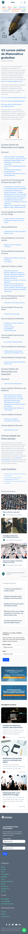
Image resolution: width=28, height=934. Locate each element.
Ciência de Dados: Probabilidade (14, 157)
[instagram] (9, 924)
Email (4, 651)
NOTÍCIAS (24, 10)
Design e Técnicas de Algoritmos (14, 218)
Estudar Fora (4, 886)
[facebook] (6, 924)
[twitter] (13, 924)
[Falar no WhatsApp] (24, 930)
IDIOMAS (9, 7)
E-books (3, 911)
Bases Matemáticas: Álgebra (13, 395)
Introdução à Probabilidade (12, 170)
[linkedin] (20, 924)
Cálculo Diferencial (10, 330)
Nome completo (7, 644)
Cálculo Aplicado (9, 171)
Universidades (5, 874)
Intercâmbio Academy (7, 903)
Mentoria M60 (5, 899)
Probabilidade (8, 329)
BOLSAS (4, 7)
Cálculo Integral (9, 327)
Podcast (3, 914)
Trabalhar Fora (5, 888)
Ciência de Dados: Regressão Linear (15, 158)
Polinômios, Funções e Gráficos (14, 323)
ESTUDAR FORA (5, 10)
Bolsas (3, 867)
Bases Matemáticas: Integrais (13, 397)
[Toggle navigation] (25, 2)
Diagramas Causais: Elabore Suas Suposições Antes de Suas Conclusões (14, 162)
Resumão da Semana (7, 881)
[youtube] (16, 924)
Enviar (5, 853)
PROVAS (15, 7)
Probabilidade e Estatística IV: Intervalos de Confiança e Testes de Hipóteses (15, 201)
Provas (3, 871)
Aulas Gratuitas (5, 916)
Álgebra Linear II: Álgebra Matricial (14, 207)
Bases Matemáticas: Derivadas (13, 398)
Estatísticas (8, 325)
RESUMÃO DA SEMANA (17, 9)
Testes (3, 879)
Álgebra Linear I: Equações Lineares (15, 205)
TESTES (9, 9)
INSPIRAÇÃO (4, 9)
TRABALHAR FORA (15, 10)
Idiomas (3, 869)
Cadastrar (6, 659)
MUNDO (24, 9)
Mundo (3, 884)
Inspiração (4, 876)
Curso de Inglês (5, 901)
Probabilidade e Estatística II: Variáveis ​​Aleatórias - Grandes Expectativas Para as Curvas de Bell (15, 192)
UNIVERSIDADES (22, 7)
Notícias (3, 891)
